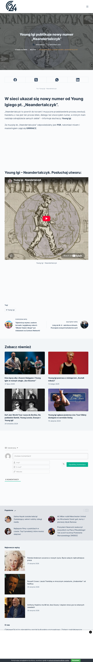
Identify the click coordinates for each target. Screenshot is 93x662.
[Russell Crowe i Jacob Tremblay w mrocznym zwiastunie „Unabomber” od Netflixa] (15, 584)
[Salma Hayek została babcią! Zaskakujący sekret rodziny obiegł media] (8, 519)
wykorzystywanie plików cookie (59, 660)
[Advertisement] (46, 149)
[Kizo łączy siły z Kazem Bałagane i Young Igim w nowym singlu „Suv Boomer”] (25, 363)
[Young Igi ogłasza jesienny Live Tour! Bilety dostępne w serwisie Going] (68, 400)
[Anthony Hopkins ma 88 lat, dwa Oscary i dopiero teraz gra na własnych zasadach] (15, 607)
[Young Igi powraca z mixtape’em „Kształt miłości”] (68, 363)
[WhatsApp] (57, 80)
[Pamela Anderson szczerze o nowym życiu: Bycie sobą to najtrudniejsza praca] (15, 561)
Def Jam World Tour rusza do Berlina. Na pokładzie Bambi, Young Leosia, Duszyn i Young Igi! (23, 418)
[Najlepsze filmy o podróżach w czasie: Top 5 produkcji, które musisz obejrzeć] (8, 531)
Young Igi (10, 310)
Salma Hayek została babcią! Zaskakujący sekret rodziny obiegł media (28, 519)
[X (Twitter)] (36, 80)
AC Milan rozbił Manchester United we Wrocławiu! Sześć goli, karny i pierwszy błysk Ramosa (71, 519)
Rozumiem (75, 660)
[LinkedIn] (77, 80)
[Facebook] (15, 80)
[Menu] (87, 7)
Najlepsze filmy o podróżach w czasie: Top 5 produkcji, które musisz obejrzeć (29, 531)
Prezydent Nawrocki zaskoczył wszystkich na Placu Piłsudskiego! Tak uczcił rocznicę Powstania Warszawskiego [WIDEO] (71, 531)
